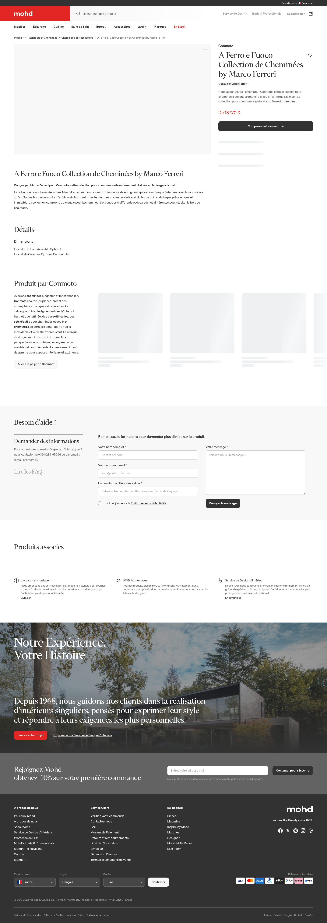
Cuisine (59, 26)
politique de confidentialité (246, 779)
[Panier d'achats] (310, 13)
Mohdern (20, 859)
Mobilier (19, 26)
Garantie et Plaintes (104, 854)
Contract (20, 854)
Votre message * (217, 447)
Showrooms (22, 827)
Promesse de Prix (26, 838)
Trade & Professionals (266, 13)
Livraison (26, 597)
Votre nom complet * (112, 447)
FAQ (93, 827)
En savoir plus (233, 597)
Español (309, 915)
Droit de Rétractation (104, 843)
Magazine (173, 821)
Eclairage (39, 26)
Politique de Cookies (54, 915)
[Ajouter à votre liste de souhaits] (310, 55)
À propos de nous (26, 821)
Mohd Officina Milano (28, 848)
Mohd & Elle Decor (179, 843)
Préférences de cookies (98, 915)
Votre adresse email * (112, 465)
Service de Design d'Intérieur (33, 832)
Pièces (171, 816)
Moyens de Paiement (105, 832)
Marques (160, 26)
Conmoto (225, 46)
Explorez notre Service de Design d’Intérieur (82, 735)
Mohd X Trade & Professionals (34, 843)
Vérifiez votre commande (107, 816)
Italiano (268, 915)
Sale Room (174, 848)
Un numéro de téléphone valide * (120, 483)
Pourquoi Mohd (24, 816)
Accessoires (122, 26)
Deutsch (298, 915)
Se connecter (296, 14)
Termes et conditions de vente (111, 859)
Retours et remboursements (110, 838)
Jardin (142, 26)
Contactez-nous (101, 821)
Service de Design (235, 13)
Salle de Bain (80, 26)
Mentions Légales (75, 915)
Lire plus (289, 101)
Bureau (101, 26)
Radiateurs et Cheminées (42, 37)
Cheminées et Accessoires (77, 37)
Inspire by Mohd (178, 827)
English (277, 915)
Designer (173, 838)
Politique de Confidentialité (27, 915)
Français (288, 915)
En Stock (179, 26)
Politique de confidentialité (149, 503)
